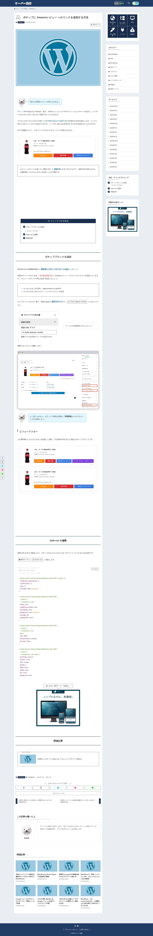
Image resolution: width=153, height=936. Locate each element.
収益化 (112, 84)
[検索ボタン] (128, 3)
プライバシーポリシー (71, 929)
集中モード (96, 25)
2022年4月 (113, 115)
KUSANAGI (114, 54)
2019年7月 (113, 154)
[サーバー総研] (23, 3)
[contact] (78, 926)
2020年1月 (113, 136)
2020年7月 (113, 128)
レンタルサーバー (116, 80)
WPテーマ (113, 67)
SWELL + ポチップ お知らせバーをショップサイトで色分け (60, 759)
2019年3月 (113, 167)
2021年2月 (113, 119)
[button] (24, 788)
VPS (111, 58)
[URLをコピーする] (2, 477)
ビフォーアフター (33, 231)
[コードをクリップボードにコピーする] (96, 569)
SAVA (26, 838)
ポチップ (20, 111)
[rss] (75, 926)
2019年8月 (113, 149)
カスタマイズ (40, 777)
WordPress (21, 22)
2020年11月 (114, 123)
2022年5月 (113, 110)
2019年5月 (113, 158)
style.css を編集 (32, 234)
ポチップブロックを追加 (35, 227)
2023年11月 (114, 106)
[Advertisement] (58, 197)
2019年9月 (113, 145)
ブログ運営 (114, 76)
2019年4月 (113, 162)
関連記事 (29, 238)
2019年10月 (114, 141)
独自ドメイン (114, 89)
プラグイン (114, 71)
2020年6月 (113, 132)
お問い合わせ (84, 929)
